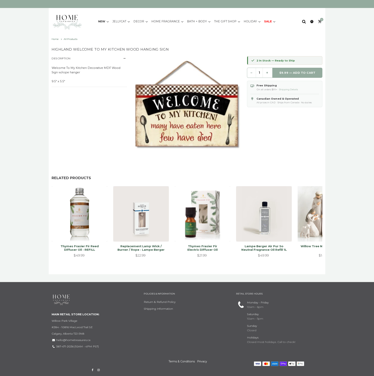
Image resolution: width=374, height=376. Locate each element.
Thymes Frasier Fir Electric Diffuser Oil (202, 248)
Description (61, 58)
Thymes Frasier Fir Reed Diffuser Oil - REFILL (80, 248)
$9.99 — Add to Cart (297, 72)
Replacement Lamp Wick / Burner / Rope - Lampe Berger (141, 248)
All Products (70, 39)
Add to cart (78, 233)
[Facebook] (92, 370)
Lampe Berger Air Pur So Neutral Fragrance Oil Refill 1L (264, 248)
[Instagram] (99, 370)
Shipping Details (288, 89)
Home (55, 39)
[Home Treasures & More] (67, 21)
